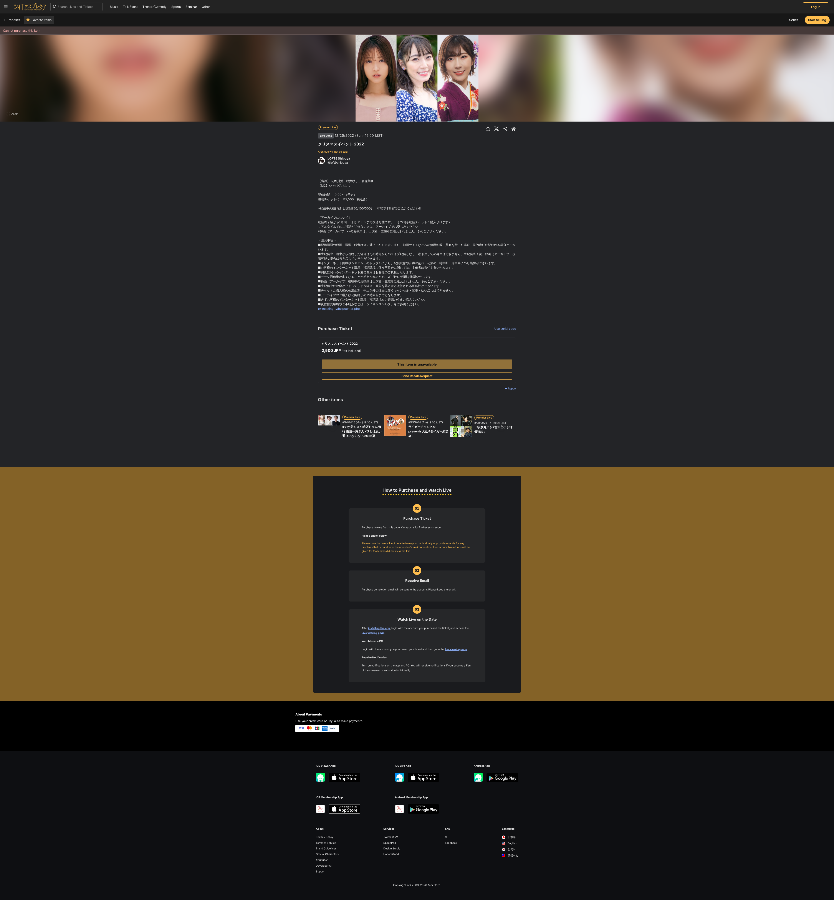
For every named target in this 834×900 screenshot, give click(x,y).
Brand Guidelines (326, 848)
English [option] (511, 843)
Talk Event (130, 6)
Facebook (451, 842)
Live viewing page (373, 633)
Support (320, 871)
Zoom (14, 113)
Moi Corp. (434, 885)
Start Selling (817, 20)
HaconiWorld (391, 854)
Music (114, 6)
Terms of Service (326, 842)
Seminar (191, 6)
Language (508, 828)
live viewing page (456, 649)
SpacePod (389, 842)
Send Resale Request (417, 376)
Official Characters (327, 854)
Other (206, 6)
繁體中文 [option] (512, 855)
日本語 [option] (511, 837)
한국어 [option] (511, 849)
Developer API (324, 865)
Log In (815, 7)
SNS (447, 828)
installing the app (379, 628)
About (320, 828)
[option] (510, 837)
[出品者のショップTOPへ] (513, 128)
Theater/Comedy (154, 6)
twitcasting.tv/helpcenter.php (339, 308)
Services (388, 828)
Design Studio (391, 848)
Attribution (322, 860)
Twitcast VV (390, 837)
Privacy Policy (324, 837)
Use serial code (505, 328)
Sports (176, 6)
